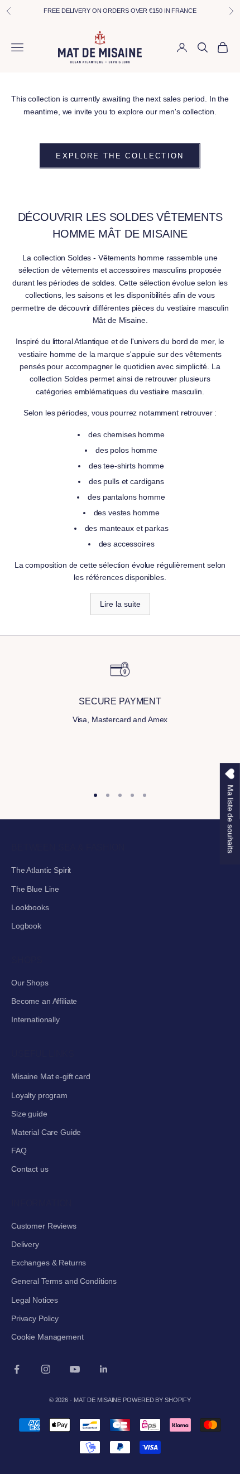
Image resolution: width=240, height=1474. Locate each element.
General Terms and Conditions (64, 1281)
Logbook (26, 925)
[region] (120, 717)
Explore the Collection (120, 156)
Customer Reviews (43, 1225)
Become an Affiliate (44, 1001)
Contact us (30, 1168)
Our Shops (30, 982)
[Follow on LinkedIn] (103, 1369)
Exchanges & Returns (48, 1262)
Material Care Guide (46, 1132)
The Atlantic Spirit (41, 870)
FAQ (19, 1150)
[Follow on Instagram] (45, 1369)
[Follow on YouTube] (74, 1369)
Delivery (25, 1244)
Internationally (35, 1019)
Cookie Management (47, 1336)
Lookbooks (30, 907)
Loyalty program (39, 1095)
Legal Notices (34, 1300)
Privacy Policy (35, 1318)
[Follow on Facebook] (16, 1369)
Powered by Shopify (157, 1399)
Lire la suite (120, 604)
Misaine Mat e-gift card (50, 1076)
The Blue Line (35, 889)
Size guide (29, 1113)
